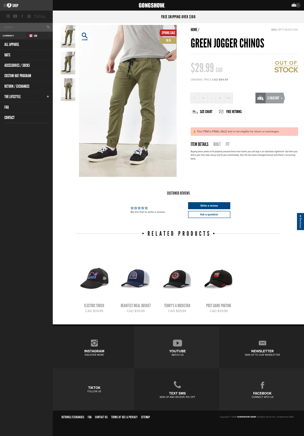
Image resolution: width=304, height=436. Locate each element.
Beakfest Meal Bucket (136, 305)
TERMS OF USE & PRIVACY (124, 417)
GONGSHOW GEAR (246, 417)
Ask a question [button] (209, 214)
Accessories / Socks (17, 65)
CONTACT (9, 117)
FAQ (6, 107)
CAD (35, 35)
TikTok (39, 16)
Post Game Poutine (218, 305)
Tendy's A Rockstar (177, 305)
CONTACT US (101, 417)
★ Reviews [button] (300, 221)
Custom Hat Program (17, 75)
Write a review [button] (209, 205)
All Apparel (11, 44)
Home (194, 30)
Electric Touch (94, 305)
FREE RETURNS (234, 111)
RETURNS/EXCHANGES (73, 417)
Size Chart (206, 111)
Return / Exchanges (16, 86)
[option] (128, 101)
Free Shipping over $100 (178, 17)
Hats (7, 54)
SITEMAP (145, 417)
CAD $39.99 (94, 311)
